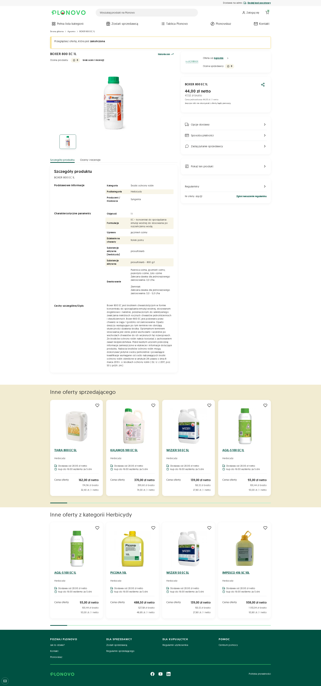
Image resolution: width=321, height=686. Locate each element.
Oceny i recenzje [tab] (90, 159)
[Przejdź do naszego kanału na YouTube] (160, 674)
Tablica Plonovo (177, 24)
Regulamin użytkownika (175, 645)
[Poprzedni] (50, 448)
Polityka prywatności (260, 673)
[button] (228, 58)
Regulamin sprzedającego (120, 651)
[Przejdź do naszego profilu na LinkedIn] (169, 674)
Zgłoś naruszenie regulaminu (251, 196)
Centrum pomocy (228, 645)
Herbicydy (60, 458)
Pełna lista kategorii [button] (70, 24)
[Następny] (270, 448)
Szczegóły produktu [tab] (62, 159)
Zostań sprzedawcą (125, 24)
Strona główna (57, 31)
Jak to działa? (57, 645)
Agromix (71, 31)
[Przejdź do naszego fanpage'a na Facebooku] (152, 674)
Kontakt (264, 24)
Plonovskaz (223, 24)
